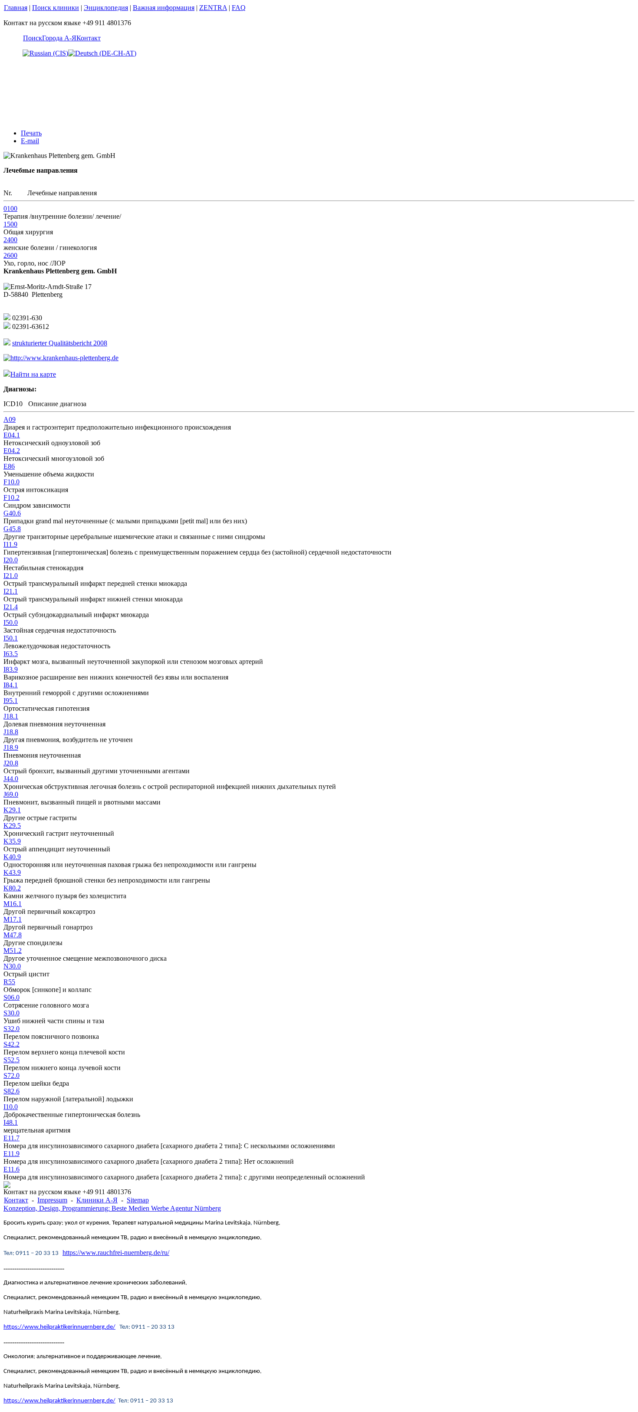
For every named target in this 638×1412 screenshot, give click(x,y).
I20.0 (10, 560)
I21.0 (10, 575)
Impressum (52, 1200)
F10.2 (11, 497)
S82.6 (11, 1091)
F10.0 (11, 482)
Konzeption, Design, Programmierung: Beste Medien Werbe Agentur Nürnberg (112, 1208)
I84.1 (10, 685)
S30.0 (11, 1013)
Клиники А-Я (97, 1200)
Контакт (88, 38)
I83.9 (10, 669)
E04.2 (11, 450)
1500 (10, 224)
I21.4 (10, 607)
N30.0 (12, 966)
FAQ (239, 7)
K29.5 (12, 825)
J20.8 (10, 763)
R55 (9, 981)
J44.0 (10, 778)
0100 (10, 208)
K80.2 (12, 888)
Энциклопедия (106, 7)
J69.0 (10, 794)
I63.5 (10, 653)
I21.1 (10, 591)
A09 (9, 419)
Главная (15, 7)
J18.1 (10, 716)
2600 (10, 255)
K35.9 (12, 841)
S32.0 (11, 1028)
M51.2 (12, 950)
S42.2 (11, 1044)
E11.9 (11, 1153)
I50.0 (10, 622)
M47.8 (12, 935)
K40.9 (12, 856)
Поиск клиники (55, 7)
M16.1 (12, 903)
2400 (10, 239)
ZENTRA (213, 7)
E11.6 (11, 1169)
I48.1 (10, 1122)
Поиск (32, 38)
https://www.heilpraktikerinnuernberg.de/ (59, 1327)
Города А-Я (59, 38)
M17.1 (12, 919)
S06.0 (11, 997)
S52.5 (11, 1060)
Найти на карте (33, 374)
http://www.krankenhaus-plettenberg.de (64, 357)
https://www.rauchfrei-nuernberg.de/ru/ (115, 1252)
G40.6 (12, 513)
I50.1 (10, 638)
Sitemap (138, 1200)
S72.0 (11, 1075)
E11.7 (11, 1138)
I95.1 (10, 700)
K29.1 (12, 810)
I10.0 (10, 1106)
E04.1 (11, 435)
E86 (9, 466)
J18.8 (10, 732)
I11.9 (10, 544)
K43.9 (12, 872)
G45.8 (12, 528)
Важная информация (163, 7)
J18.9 (10, 747)
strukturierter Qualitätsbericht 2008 (59, 343)
